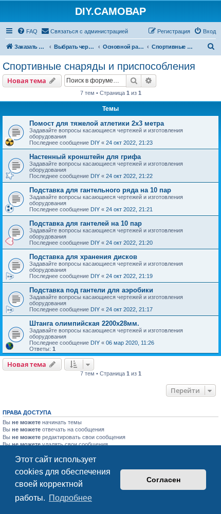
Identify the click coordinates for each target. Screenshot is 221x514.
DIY (95, 143)
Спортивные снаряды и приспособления (99, 66)
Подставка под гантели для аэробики (91, 290)
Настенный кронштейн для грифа (85, 157)
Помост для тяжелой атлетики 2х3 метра (96, 123)
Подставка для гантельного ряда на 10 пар (100, 190)
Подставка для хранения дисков (83, 257)
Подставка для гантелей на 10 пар (85, 223)
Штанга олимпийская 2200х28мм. (84, 323)
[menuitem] (27, 31)
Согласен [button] (163, 480)
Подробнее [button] (70, 497)
